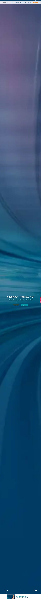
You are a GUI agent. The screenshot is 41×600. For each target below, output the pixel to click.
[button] (38, 0)
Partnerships (17, 2)
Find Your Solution (24, 305)
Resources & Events (23, 2)
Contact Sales (16, 305)
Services (12, 2)
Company (29, 2)
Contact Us (35, 2)
